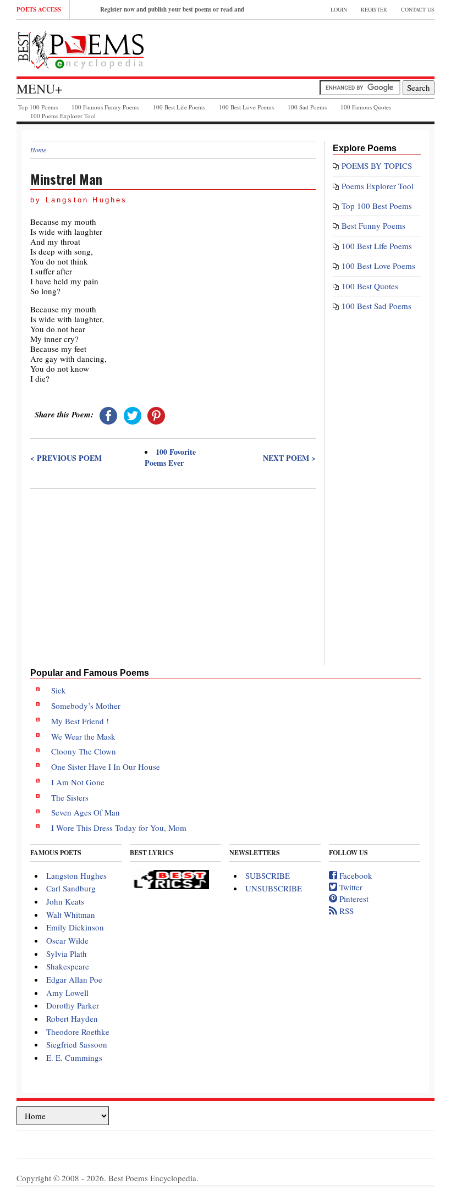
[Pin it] (156, 414)
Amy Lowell (67, 992)
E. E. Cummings (74, 1057)
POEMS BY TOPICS (377, 165)
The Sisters (70, 797)
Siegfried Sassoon (76, 1044)
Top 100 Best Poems (377, 205)
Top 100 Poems (38, 107)
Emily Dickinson (75, 927)
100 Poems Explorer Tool (63, 116)
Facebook (354, 875)
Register (374, 9)
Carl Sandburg (71, 888)
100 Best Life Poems (179, 107)
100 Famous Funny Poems (105, 107)
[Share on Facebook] (108, 414)
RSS (345, 910)
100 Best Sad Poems (376, 305)
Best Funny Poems (373, 225)
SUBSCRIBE (267, 875)
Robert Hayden (72, 1018)
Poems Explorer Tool (378, 185)
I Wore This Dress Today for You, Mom (118, 827)
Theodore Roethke (77, 1031)
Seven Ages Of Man (85, 812)
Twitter (349, 887)
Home (38, 149)
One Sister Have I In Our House (105, 766)
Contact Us (418, 9)
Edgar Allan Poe (74, 979)
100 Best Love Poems (246, 107)
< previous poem (66, 458)
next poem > (289, 458)
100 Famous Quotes (365, 107)
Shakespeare (67, 966)
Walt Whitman (70, 914)
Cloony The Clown (83, 751)
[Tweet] (132, 414)
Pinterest (353, 898)
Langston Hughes (76, 875)
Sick (58, 690)
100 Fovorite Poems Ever (170, 457)
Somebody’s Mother (85, 705)
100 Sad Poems (307, 107)
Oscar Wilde (67, 940)
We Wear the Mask (83, 736)
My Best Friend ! (80, 720)
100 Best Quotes (370, 285)
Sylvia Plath (66, 953)
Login (339, 9)
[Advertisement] (173, 572)
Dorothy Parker (72, 1005)
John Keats (65, 901)
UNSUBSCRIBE (273, 888)
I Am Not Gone (78, 781)
